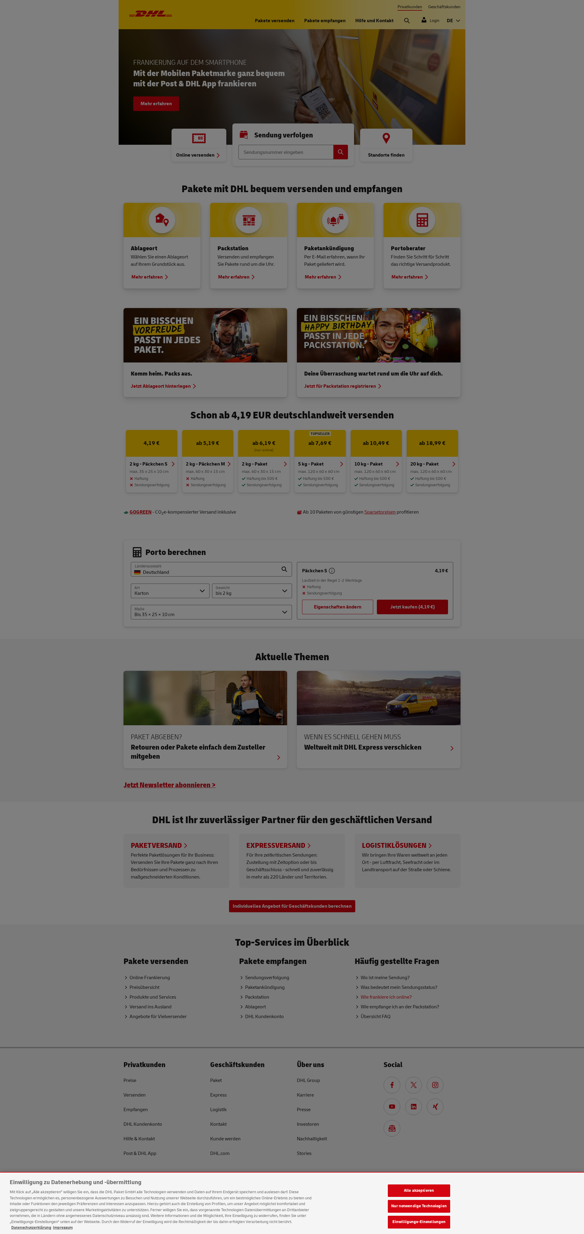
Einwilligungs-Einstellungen (419, 1221)
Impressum (63, 1227)
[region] (292, 1203)
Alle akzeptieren (419, 1190)
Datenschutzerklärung (31, 1227)
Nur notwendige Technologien (419, 1206)
